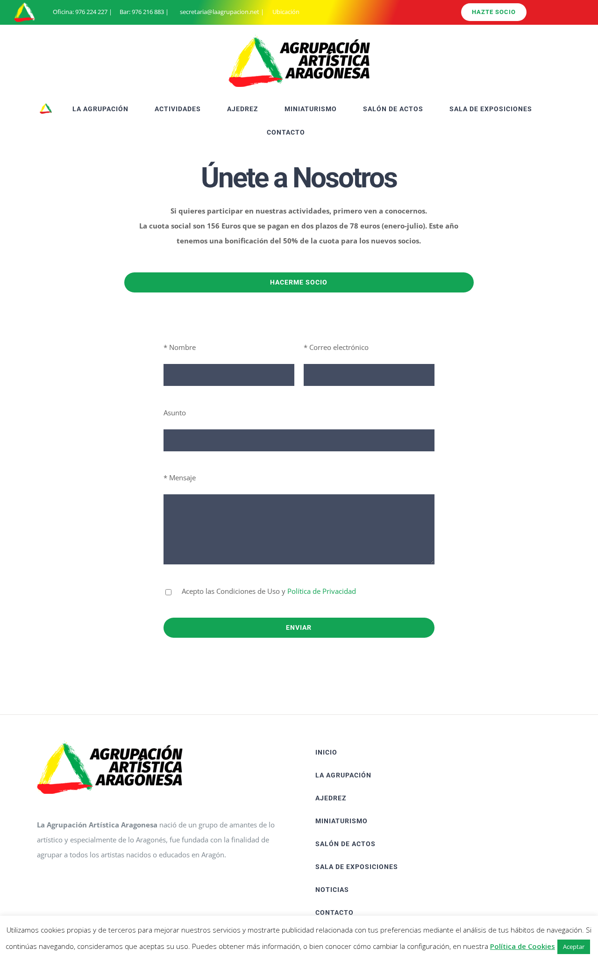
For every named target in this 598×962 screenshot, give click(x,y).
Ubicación (285, 11)
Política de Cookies (522, 946)
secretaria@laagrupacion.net (219, 11)
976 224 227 (91, 11)
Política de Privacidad (321, 591)
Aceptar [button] (573, 946)
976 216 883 (148, 11)
